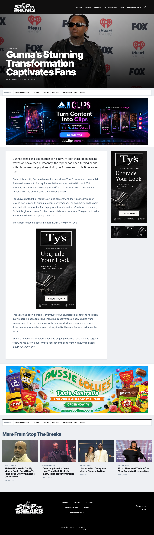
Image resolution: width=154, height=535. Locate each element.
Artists (88, 7)
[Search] (145, 7)
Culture (97, 7)
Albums (79, 7)
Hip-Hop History (110, 7)
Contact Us (141, 506)
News (122, 7)
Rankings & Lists (134, 7)
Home (143, 509)
